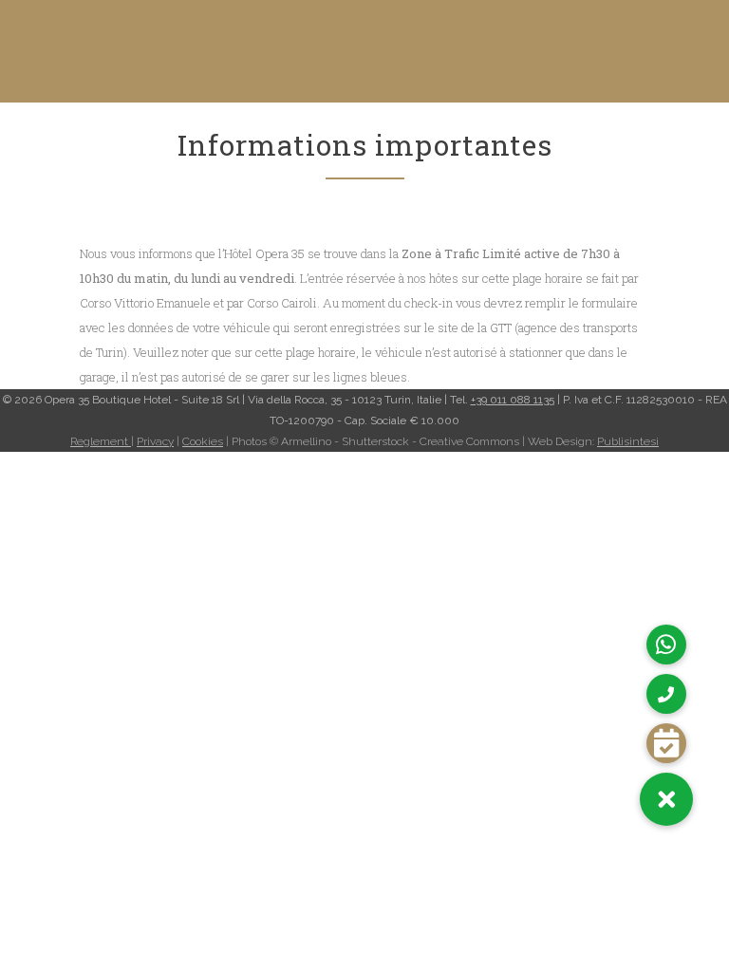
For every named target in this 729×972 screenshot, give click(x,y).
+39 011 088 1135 (512, 399)
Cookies (202, 441)
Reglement (100, 441)
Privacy (155, 441)
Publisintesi (628, 441)
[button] (666, 799)
